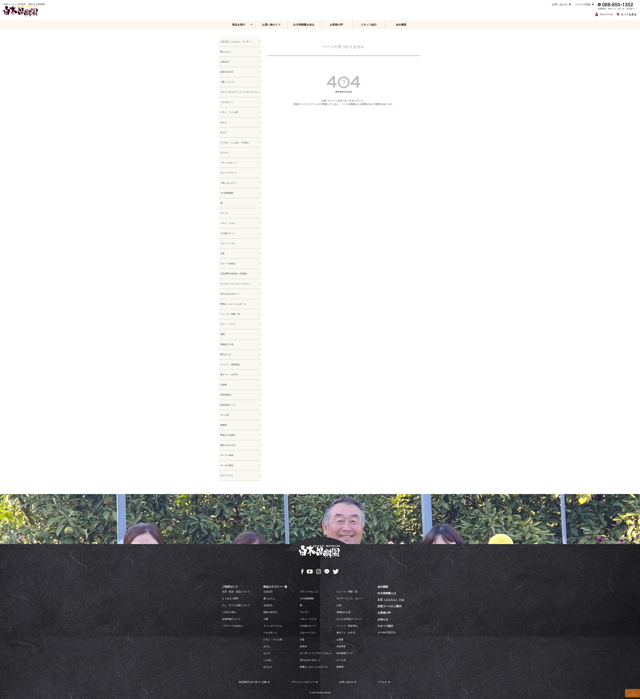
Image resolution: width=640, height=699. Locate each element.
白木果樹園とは (387, 593)
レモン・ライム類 (229, 112)
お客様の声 (336, 24)
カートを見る (629, 14)
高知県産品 (225, 394)
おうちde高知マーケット (349, 619)
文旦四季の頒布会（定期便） (234, 273)
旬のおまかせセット (230, 294)
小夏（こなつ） (228, 82)
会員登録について (231, 619)
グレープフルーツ (229, 172)
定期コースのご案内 (390, 606)
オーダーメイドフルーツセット (235, 284)
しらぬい (268, 660)
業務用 (223, 425)
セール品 (224, 415)
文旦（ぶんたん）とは (391, 599)
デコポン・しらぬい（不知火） (235, 142)
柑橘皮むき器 (226, 344)
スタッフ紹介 (369, 24)
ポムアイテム (226, 475)
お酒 (338, 605)
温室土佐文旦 (226, 72)
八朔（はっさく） (229, 183)
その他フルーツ (228, 233)
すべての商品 (226, 465)
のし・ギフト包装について (236, 605)
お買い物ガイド (271, 24)
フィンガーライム (272, 625)
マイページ (606, 14)
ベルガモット (226, 102)
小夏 (265, 619)
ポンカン (224, 152)
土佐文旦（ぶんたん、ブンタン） (236, 41)
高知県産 (341, 646)
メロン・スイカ (228, 223)
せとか (223, 132)
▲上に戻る (632, 693)
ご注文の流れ (229, 612)
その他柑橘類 (226, 193)
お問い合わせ (560, 4)
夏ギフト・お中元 (229, 374)
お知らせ (383, 619)
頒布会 (303, 646)
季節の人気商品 (228, 435)
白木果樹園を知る (303, 24)
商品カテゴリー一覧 (275, 586)
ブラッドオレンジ (229, 162)
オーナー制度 (226, 455)
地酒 (222, 334)
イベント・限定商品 (230, 364)
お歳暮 (223, 384)
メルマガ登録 (583, 4)
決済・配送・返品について (236, 591)
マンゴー (224, 213)
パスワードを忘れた (232, 625)
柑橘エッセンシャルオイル (233, 304)
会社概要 (401, 24)
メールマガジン (387, 632)
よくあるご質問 (230, 598)
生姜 (222, 253)
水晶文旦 (224, 62)
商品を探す (239, 24)
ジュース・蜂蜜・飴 (230, 314)
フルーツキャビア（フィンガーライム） (239, 92)
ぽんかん (268, 666)
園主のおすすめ (228, 445)
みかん (223, 122)
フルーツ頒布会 (228, 263)
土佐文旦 (268, 591)
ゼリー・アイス (228, 324)
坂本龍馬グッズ (228, 405)
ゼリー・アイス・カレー (349, 598)
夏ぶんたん (225, 51)
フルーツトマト (228, 243)
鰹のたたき (225, 354)
